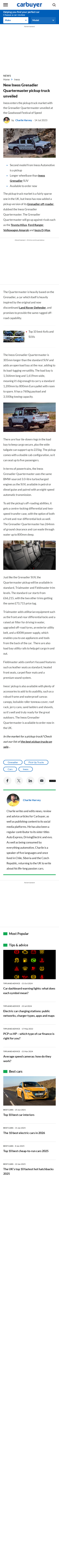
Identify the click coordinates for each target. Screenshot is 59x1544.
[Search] (54, 5)
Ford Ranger (35, 225)
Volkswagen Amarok (16, 230)
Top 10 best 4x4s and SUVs (41, 334)
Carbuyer (39, 816)
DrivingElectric (33, 837)
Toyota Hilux (19, 225)
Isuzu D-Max (42, 230)
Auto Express (14, 837)
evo (49, 837)
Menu (5, 5)
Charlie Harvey (23, 120)
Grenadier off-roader (40, 204)
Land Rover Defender (32, 307)
